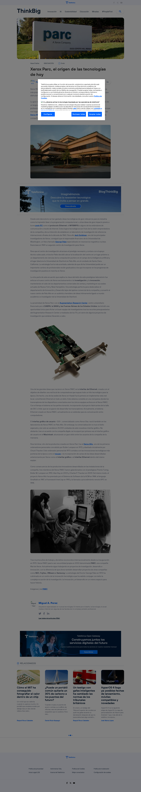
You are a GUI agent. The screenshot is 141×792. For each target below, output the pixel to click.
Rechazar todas (79, 114)
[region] (71, 99)
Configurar (48, 114)
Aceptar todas (95, 114)
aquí (74, 108)
